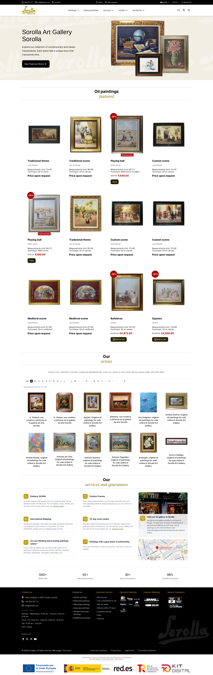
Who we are (102, 597)
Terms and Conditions (98, 650)
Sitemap (100, 618)
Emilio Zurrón (115, 165)
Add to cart (120, 339)
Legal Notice (129, 650)
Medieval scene (37, 318)
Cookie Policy (116, 650)
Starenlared (66, 650)
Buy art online (102, 604)
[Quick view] (144, 120)
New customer (112, 2)
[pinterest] (31, 639)
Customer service (104, 611)
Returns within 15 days (106, 608)
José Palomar (33, 165)
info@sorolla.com (44, 2)
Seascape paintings (81, 608)
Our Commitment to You (106, 601)
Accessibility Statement (147, 650)
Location (57, 2)
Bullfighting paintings (81, 618)
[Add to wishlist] (61, 116)
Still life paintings (80, 597)
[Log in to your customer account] (183, 10)
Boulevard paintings (81, 601)
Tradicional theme (38, 160)
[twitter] (27, 639)
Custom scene (160, 160)
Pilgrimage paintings (81, 604)
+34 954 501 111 (32, 601)
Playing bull (117, 160)
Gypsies (157, 318)
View (114, 182)
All (27, 381)
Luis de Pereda (74, 165)
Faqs (99, 615)
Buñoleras (117, 318)
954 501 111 (29, 2)
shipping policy (58, 506)
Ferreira (113, 323)
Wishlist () (187, 2)
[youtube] (35, 639)
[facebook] (23, 639)
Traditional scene (79, 160)
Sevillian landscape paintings (81, 612)
